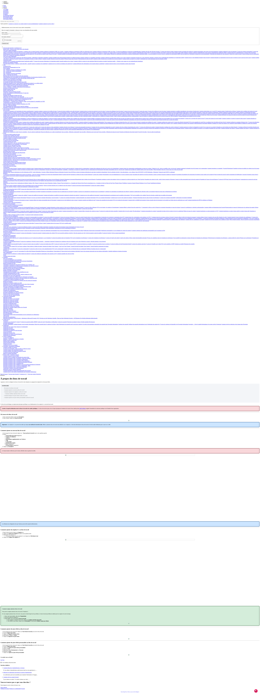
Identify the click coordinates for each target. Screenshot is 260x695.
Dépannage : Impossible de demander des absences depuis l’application (43, 129)
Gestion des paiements (8, 186)
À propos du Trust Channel (9, 246)
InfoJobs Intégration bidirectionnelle (89, 318)
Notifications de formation (8, 329)
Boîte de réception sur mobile (100, 61)
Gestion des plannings (8, 117)
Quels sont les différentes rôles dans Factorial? (74, 207)
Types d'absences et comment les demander (19, 129)
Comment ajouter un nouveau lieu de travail (14, 390)
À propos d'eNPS (72, 244)
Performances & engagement (9, 235)
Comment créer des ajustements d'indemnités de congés (103, 127)
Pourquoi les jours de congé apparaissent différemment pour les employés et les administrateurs (79, 129)
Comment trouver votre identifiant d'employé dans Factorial (197, 57)
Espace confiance (7, 245)
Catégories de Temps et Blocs (128, 114)
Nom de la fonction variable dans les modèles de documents (159, 195)
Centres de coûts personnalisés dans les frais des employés (187, 179)
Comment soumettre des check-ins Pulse (65, 253)
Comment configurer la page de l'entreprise (227, 51)
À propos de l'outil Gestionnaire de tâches (34, 214)
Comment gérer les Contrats (35, 211)
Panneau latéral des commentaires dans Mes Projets (14, 152)
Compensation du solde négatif (174, 114)
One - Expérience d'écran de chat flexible (12, 73)
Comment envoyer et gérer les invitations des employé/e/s (60, 63)
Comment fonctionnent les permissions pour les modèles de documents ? (114, 195)
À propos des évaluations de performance (96, 237)
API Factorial (6, 315)
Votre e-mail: (4, 32)
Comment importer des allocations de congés (57, 123)
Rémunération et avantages (9, 164)
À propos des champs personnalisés (244, 51)
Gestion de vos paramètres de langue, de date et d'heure (30, 58)
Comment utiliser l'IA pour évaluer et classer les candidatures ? (61, 219)
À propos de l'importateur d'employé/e (17, 55)
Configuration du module (33, 186)
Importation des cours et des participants (11, 275)
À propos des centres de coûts (9, 179)
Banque (15, 186)
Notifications (6, 325)
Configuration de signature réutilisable (184, 197)
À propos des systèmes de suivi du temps (104, 112)
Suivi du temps (6, 110)
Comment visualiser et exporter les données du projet (14, 138)
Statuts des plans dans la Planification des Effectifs (166, 191)
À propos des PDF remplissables (10, 195)
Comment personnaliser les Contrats (70, 211)
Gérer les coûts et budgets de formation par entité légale (15, 289)
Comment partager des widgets (48, 233)
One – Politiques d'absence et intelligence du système (14, 69)
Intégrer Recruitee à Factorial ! (9, 311)
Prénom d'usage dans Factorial (71, 58)
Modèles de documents (8, 194)
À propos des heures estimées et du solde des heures (68, 111)
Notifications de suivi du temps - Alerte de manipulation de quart (44, 114)
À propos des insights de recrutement (83, 219)
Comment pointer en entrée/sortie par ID (33, 112)
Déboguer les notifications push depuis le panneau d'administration (124, 54)
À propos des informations (26, 233)
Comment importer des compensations (42, 168)
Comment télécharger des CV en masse (143, 219)
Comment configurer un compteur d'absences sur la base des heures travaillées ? (62, 122)
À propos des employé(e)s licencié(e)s (11, 211)
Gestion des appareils (62, 321)
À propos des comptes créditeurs (97, 185)
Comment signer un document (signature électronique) (14, 197)
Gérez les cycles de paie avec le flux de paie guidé (172, 169)
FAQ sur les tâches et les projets (10, 139)
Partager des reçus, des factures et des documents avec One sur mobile (18, 97)
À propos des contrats (24, 211)
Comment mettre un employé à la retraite (131, 58)
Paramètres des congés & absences (10, 121)
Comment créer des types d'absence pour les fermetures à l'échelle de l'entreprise (71, 128)
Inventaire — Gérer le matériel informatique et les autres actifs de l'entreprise (205, 324)
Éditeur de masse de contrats (190, 211)
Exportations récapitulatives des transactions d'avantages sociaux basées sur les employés (195, 174)
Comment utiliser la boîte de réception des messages (185, 217)
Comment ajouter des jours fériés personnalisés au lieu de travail (19, 397)
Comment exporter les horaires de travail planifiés (159, 118)
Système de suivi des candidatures (10, 216)
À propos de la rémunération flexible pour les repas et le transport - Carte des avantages (21, 174)
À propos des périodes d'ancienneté (181, 122)
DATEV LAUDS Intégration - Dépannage (149, 172)
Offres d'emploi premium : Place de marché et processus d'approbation (244, 219)
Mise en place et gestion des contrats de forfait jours (242, 113)
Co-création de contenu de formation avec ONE (13, 279)
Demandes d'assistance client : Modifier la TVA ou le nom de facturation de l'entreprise (21, 364)
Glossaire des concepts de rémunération (53, 169)
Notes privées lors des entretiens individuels (70, 251)
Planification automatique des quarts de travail (133, 119)
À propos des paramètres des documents (104, 200)
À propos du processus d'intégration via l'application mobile (46, 61)
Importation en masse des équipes (173, 207)
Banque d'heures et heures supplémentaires (19, 113)
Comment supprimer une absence (228, 128)
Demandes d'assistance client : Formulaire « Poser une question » (17, 358)
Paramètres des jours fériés (214, 128)
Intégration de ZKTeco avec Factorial (11, 298)
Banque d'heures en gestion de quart (151, 119)
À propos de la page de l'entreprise (114, 218)
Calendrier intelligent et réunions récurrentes (117, 251)
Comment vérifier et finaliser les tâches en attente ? (14, 214)
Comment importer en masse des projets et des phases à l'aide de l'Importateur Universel (22, 158)
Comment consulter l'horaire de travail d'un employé (53, 58)
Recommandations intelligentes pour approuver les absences (136, 128)
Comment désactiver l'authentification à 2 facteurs (237, 52)
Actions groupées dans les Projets (10, 161)
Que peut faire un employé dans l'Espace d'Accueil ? (46, 54)
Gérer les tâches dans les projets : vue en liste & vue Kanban (16, 147)
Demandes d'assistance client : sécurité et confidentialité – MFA (16, 365)
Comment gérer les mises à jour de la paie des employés (62, 168)
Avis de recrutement (7, 331)
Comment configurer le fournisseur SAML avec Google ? (51, 51)
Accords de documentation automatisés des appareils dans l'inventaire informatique (100, 324)
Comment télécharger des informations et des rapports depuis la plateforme (88, 63)
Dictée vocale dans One (8, 90)
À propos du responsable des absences (83, 127)
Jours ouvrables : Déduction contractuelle (70, 131)
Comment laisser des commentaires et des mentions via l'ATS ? (137, 217)
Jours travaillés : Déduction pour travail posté (89, 131)
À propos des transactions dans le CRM (11, 189)
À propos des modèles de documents (35, 195)
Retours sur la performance (246, 237)
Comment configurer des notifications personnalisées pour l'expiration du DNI (148, 230)
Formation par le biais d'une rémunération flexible (51, 174)
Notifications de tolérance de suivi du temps (12, 330)
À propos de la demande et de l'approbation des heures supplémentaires (18, 111)
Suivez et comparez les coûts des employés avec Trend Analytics (130, 179)
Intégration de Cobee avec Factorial (10, 300)
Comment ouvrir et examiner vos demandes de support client (16, 357)
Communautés (6, 247)
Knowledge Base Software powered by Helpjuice (130, 691)
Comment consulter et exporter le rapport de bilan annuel (234, 118)
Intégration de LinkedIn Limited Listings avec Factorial (15, 307)
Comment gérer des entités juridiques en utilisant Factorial (38, 52)
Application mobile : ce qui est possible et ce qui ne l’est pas (152, 54)
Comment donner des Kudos (9, 256)
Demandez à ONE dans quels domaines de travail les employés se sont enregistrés (20, 107)
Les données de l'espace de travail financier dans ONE (14, 82)
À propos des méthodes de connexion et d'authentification (128, 51)
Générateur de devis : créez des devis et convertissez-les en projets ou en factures (20, 159)
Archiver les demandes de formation (11, 291)
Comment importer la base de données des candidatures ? (239, 217)
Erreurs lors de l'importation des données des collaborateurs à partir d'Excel (66, 52)
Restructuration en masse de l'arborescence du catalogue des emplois (240, 207)
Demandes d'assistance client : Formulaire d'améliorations (15, 359)
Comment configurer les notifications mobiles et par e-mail (112, 57)
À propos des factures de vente (41, 189)
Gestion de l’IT (6, 319)
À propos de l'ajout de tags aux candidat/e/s (131, 218)
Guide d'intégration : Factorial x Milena (41, 172)
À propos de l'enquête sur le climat (153, 244)
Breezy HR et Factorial (8, 309)
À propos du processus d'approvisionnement (80, 185)
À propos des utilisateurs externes (24, 226)
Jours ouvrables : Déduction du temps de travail (109, 131)
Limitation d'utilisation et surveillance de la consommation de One (17, 99)
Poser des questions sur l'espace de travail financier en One (27, 180)
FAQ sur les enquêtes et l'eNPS (168, 244)
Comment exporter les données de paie (25, 168)
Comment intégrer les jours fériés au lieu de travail (15, 395)
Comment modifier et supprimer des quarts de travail (98, 118)
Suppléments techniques (155, 183)
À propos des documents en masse (21, 200)
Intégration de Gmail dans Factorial (10, 301)
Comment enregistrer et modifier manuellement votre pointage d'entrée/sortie (182, 111)
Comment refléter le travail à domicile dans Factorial (110, 114)
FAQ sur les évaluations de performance (78, 237)
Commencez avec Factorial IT (9, 321)
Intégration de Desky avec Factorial (10, 312)
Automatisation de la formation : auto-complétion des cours (15, 272)
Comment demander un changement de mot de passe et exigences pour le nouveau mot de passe (230, 57)
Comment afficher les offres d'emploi (99, 218)
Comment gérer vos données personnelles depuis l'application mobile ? (18, 61)
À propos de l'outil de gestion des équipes (57, 118)
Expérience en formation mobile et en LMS (12, 282)
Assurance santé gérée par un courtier (32, 175)
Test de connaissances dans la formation (11, 269)
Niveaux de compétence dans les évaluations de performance (160, 237)
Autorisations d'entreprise (40, 228)
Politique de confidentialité (15, 688)
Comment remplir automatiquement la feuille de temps (136, 112)
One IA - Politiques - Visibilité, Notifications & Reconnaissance (16, 86)
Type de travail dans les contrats (46, 212)
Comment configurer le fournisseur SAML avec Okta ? (104, 51)
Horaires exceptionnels (213, 112)
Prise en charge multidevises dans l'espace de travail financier (47, 179)
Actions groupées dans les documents (154, 200)
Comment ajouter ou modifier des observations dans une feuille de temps (166, 113)
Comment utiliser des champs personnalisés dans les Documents (42, 200)
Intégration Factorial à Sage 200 (66, 172)
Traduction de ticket (7, 343)
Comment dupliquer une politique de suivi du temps (189, 116)
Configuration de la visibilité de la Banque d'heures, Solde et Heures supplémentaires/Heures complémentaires (115, 116)
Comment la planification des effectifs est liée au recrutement (142, 191)
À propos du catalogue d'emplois (10, 207)
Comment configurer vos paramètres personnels (90, 57)
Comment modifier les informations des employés (68, 54)
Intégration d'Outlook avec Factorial (11, 302)
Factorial (23, 688)
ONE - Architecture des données (10, 74)
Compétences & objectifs (8, 240)
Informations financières (8, 178)
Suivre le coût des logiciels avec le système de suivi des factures (57, 185)
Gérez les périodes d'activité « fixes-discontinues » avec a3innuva (121, 172)
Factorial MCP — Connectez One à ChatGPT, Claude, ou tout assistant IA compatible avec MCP (24, 101)
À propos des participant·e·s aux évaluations (41, 237)
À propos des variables (22, 195)
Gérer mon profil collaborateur (9, 56)
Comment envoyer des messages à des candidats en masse (216, 219)
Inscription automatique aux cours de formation (13, 292)
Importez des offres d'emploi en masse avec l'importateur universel (46, 220)
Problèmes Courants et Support (129, 183)
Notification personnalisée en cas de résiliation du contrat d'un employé (116, 230)
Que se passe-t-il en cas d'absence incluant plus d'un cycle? (117, 122)
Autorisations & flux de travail (9, 224)
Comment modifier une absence (242, 128)
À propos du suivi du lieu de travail (130, 111)
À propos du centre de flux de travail (31, 230)
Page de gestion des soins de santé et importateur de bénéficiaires (228, 174)
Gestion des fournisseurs (22, 186)
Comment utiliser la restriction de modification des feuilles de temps (43, 113)
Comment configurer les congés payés (165, 122)
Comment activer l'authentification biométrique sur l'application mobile (169, 57)
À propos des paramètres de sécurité (158, 52)
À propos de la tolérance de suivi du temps (157, 111)
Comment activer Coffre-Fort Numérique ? (12, 202)
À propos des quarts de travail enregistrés (114, 119)
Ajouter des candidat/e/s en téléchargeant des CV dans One (16, 93)
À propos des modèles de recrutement (51, 217)
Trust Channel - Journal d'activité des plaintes (73, 246)
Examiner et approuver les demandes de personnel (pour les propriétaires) (89, 191)
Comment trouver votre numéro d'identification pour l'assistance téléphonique (19, 371)
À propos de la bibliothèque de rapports (11, 233)
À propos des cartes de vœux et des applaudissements (40, 248)
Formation (5, 257)
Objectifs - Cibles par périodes (9, 105)
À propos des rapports (36, 233)
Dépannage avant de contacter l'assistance (12, 369)
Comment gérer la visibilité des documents (137, 200)
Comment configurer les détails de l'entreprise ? (13, 51)
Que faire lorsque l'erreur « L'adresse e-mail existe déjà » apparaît (17, 63)
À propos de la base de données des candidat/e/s (13, 217)
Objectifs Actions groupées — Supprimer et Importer (43, 241)
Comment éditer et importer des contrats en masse (88, 211)
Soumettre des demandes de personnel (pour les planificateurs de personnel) (57, 191)
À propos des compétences (25, 241)
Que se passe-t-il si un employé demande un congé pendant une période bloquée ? (220, 127)
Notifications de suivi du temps (189, 113)
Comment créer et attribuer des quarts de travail (76, 118)
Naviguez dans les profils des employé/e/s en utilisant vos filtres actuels (33, 208)
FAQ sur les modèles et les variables (138, 195)
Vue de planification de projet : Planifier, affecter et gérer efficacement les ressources (21, 149)
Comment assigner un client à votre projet (12, 146)
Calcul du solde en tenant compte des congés (68, 114)
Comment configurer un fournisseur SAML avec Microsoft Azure (78, 51)
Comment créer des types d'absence (66, 127)
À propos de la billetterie (8, 337)
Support (5, 6)
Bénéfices (5, 173)
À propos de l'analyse (106, 233)
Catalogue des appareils (123, 324)
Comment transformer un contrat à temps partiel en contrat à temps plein (234, 211)
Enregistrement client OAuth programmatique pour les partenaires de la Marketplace (21, 314)
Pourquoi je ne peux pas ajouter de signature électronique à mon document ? (43, 197)
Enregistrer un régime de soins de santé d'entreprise (81, 174)
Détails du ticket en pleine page (10, 340)
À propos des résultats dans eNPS (46, 244)
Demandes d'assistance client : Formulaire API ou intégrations (16, 360)
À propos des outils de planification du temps (95, 119)
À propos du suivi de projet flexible (10, 140)
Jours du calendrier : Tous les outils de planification (30, 131)
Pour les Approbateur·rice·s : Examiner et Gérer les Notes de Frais (98, 183)
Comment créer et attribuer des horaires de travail (246, 111)
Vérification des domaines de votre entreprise (219, 54)
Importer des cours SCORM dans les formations (13, 285)
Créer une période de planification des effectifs (31, 191)
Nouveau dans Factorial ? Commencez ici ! (12, 47)
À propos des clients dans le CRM (27, 189)
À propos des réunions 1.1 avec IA (10, 251)
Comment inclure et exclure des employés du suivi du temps (92, 111)
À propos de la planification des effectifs (11, 191)
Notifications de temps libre (9, 332)
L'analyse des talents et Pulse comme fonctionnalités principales (133, 237)
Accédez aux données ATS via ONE (11, 220)
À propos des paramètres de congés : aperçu (12, 122)
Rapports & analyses (7, 231)
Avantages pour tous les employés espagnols (14, 175)
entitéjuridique (82, 408)
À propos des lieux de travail (19, 52)
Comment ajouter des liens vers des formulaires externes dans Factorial (120, 63)
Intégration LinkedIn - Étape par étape (55, 318)
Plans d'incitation (157, 169)
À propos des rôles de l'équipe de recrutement (13, 205)
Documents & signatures (8, 192)
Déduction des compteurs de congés (11, 131)
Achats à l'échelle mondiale (83, 321)
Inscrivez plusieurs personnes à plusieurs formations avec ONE (16, 103)
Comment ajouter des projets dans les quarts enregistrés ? (15, 136)
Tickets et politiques (7, 336)
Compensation (6, 167)
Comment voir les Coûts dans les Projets (11, 145)
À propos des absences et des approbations (50, 127)
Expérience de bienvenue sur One (10, 88)
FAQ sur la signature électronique (103, 197)
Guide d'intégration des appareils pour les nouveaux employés (69, 324)
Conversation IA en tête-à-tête (24, 251)
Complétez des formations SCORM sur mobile (13, 287)
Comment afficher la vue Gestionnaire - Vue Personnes (15, 144)
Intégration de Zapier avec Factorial (10, 304)
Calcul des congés (43, 123)
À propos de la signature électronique (67, 197)
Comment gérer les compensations (81, 168)
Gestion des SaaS (41, 321)
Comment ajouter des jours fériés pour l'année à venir (78, 123)
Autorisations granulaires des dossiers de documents (54, 226)
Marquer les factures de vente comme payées (58, 189)
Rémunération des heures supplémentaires (174, 112)
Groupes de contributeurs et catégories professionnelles (192, 207)
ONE (4, 64)
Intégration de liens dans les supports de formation (14, 268)
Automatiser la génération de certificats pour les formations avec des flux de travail (20, 265)
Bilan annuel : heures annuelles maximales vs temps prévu (195, 112)
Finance (5, 177)
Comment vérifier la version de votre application (84, 61)
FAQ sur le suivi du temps (119, 112)
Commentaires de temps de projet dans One (12, 102)
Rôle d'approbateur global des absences (114, 128)
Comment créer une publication (10, 248)
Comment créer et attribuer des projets (11, 135)
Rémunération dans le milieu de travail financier (85, 179)
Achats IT (18, 321)
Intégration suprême (7, 297)
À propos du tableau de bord (9, 57)
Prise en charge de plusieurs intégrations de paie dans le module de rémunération (90, 172)
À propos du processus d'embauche (67, 217)
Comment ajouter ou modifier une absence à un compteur (196, 128)
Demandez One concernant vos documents (12, 79)
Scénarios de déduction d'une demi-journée (128, 131)
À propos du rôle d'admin (37, 226)
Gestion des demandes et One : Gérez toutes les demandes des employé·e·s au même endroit (23, 83)
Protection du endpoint (72, 321)
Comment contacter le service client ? (46, 23)
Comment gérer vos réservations (10, 223)
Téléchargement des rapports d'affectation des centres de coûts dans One (18, 84)
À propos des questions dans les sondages (101, 244)
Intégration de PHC (28, 172)
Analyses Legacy (7, 234)
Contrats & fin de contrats (8, 209)
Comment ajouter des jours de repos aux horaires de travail (121, 118)
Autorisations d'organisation (9, 228)
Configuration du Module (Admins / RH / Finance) (28, 183)
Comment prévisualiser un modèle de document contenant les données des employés (61, 195)
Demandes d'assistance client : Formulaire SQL (13, 363)
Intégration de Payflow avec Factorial (11, 306)
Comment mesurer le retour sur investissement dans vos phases (16, 157)
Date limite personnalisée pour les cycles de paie (114, 169)
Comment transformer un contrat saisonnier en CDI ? (207, 211)
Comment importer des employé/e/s (26, 54)
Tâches (4, 213)
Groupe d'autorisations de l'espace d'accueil (74, 226)
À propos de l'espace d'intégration (83, 218)
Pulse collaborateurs (7, 252)
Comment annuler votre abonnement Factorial (13, 349)
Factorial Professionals (228, 168)
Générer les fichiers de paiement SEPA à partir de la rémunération (31, 169)
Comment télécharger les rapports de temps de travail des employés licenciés (233, 114)
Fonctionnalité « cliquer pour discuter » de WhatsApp (47, 218)
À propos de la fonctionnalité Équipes (26, 207)
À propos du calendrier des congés (15, 128)
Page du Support (4, 374)
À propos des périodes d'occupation (147, 127)
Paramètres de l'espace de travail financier (209, 179)
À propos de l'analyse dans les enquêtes (30, 244)
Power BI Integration (7, 313)
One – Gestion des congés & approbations (12, 71)
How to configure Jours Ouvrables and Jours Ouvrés (214, 122)
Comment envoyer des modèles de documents (89, 195)
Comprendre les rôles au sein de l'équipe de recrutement (154, 207)
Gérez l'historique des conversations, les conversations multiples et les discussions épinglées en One (24, 77)
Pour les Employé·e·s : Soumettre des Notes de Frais (72, 183)
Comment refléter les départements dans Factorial (214, 207)
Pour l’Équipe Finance (117, 183)
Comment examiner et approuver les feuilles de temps (45, 111)
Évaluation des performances (9, 236)
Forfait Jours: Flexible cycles (166, 123)
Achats (4, 184)
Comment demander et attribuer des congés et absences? (167, 127)
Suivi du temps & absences (9, 108)
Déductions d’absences (8, 130)
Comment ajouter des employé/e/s (90, 52)
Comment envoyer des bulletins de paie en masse (67, 200)
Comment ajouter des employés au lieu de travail (15, 391)
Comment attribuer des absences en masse (97, 128)
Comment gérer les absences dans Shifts (77, 119)
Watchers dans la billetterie (9, 341)
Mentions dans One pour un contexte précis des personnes (15, 75)
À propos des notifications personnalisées (48, 230)
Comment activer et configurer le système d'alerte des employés (16, 253)
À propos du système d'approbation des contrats (52, 211)
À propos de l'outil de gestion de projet (11, 134)
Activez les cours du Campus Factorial (11, 295)
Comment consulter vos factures (10, 347)
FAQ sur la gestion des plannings (177, 118)
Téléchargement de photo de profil (85, 58)
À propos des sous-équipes (87, 208)
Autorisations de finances (70, 228)
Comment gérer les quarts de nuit (141, 118)
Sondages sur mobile (179, 244)
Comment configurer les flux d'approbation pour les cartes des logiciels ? (28, 185)
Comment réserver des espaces (52, 223)
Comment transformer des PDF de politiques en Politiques (200, 200)
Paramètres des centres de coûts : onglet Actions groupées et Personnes (160, 179)
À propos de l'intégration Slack (9, 303)
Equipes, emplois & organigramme (10, 206)
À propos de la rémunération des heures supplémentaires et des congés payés (151, 114)
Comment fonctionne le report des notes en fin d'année (148, 123)
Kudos (4, 254)
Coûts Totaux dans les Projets (9, 153)
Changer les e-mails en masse (235, 54)
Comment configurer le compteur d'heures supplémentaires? (91, 122)
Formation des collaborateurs (9, 290)
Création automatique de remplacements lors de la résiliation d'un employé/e (23, 212)
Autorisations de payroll (59, 228)
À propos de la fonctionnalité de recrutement (33, 217)
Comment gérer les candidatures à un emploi (194, 219)
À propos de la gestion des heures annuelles (108, 211)
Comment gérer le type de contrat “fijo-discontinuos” (129, 211)
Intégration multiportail (156, 219)
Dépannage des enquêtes (189, 244)
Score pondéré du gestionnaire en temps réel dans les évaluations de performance (190, 237)
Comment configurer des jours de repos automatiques (14, 118)
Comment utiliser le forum (201, 217)
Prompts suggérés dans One (9, 89)
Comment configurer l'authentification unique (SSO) (139, 52)
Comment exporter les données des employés (183, 51)
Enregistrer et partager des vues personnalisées (199, 54)
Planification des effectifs (8, 190)
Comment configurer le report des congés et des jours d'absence (25, 123)
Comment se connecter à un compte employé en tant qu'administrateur (23, 23)
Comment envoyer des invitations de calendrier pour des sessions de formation (20, 280)
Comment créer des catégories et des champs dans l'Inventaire (234, 324)
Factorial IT (5, 320)
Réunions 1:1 (6, 250)
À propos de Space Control (40, 223)
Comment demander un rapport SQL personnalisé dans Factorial (17, 370)
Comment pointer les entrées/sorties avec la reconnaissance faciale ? (56, 112)
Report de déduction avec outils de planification (51, 131)
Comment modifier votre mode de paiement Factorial (14, 351)
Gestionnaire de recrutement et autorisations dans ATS (112, 217)
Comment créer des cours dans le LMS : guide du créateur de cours (17, 274)
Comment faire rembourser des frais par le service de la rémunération (104, 168)
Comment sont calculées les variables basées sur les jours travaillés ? (138, 169)
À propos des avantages (97, 174)
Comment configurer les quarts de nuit (226, 112)
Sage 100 (138, 172)
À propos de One (7, 66)
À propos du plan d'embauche (25, 220)
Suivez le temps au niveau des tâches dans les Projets (14, 162)
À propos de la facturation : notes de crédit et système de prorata (17, 348)
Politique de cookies (5, 688)
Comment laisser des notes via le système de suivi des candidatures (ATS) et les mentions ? (183, 218)
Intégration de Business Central (10, 318)
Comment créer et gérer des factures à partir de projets (14, 150)
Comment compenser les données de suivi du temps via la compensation (191, 168)
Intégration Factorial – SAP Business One (73, 318)
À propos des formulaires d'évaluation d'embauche (213, 218)
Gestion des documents (8, 198)
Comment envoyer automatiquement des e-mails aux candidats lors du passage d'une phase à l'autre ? (112, 219)
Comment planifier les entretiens (18, 219)
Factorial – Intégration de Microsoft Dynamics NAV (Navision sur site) (32, 318)
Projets (4, 133)
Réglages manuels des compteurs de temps (99, 123)
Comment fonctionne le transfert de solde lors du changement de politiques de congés (31, 124)
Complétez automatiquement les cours (11, 273)
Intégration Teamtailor (8, 308)
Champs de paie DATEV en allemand (167, 172)
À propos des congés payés (34, 127)
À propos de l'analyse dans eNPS (61, 244)
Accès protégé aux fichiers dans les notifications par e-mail (174, 200)
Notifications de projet (8, 328)
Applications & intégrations (9, 296)
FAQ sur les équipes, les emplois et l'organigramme (108, 207)
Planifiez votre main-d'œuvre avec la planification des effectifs (53, 180)
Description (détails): (6, 36)
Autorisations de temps (20, 228)
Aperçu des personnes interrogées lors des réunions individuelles (94, 251)
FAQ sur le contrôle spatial (65, 223)
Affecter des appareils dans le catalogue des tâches (45, 324)
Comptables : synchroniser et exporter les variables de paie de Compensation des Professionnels (82, 169)
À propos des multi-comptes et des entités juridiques (177, 52)
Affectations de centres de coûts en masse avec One (14, 100)
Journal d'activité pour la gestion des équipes (168, 119)
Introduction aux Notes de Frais (10, 183)
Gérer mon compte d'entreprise (9, 50)
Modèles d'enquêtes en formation (10, 270)
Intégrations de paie (7, 170)
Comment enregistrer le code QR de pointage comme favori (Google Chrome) (74, 113)
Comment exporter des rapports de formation (12, 267)
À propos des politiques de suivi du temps (114, 111)
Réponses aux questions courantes (10, 62)
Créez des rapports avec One (79, 233)
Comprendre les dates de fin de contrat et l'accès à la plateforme (169, 211)
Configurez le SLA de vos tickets (10, 345)
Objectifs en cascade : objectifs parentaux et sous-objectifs (93, 241)
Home (4, 5)
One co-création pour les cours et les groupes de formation (15, 85)
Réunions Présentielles (36, 251)
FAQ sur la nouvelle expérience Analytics (64, 233)
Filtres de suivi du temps (212, 114)
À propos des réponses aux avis (25, 237)
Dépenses (5, 181)
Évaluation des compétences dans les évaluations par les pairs (68, 241)
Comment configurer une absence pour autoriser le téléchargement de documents (190, 123)
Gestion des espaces (7, 222)
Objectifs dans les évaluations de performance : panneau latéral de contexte (224, 237)
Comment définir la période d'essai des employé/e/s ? (130, 207)
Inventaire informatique (8, 323)
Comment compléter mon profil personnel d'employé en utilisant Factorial (64, 57)
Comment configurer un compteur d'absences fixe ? (237, 122)
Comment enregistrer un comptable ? (215, 168)
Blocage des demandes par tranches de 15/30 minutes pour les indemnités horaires (166, 128)
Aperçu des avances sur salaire (9, 166)
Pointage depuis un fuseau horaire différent (37, 116)
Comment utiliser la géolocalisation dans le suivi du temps (83, 112)
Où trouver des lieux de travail (11, 388)
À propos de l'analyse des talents (112, 237)
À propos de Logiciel (7, 185)
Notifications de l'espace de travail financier (12, 334)
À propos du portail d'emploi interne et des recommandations (88, 217)
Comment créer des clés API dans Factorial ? (150, 51)
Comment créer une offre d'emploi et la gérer (217, 217)
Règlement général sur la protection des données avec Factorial (22, 218)
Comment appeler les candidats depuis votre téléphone (173, 219)
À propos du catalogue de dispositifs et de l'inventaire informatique (174, 324)
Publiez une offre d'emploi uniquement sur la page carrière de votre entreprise (132, 220)
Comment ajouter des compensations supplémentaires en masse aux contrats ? (135, 168)
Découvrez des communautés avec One (11, 67)
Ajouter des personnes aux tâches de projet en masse (14, 163)
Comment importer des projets (9, 141)
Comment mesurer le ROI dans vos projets (12, 155)
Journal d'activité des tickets (9, 342)
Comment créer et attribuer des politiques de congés (33, 122)
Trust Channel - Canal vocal (58, 246)
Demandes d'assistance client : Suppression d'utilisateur (15, 367)
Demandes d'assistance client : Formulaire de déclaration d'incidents (17, 362)
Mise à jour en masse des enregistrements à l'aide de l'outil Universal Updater (64, 208)
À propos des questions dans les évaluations (60, 237)
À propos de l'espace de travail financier (24, 179)
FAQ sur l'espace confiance (21, 246)
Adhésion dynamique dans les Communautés (96, 248)
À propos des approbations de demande (67, 218)
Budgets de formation (7, 281)
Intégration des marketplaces (9, 317)
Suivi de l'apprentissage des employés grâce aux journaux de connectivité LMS (20, 278)
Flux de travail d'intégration (63, 230)
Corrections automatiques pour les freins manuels (88, 114)
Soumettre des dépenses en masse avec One (12, 95)
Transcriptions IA (57, 251)
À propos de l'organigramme (40, 207)
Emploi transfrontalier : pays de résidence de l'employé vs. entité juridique (94, 54)
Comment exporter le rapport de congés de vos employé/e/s (16, 127)
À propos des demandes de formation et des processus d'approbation (17, 261)
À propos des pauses (143, 111)
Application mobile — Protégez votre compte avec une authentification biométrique (125, 61)
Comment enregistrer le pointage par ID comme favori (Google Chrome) (118, 113)
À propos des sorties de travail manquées (142, 113)
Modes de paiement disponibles (10, 353)
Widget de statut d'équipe (97, 113)
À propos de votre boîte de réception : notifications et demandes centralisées (32, 57)
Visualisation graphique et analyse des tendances (106, 179)
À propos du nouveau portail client (10, 352)
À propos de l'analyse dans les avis (10, 237)
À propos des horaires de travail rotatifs (213, 118)
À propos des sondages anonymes (138, 244)
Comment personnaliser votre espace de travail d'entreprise (205, 51)
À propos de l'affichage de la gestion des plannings (37, 118)
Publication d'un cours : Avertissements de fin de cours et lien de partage (18, 284)
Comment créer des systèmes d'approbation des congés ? (127, 127)
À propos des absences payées (46, 128)
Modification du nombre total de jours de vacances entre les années (122, 123)
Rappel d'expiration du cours (9, 263)
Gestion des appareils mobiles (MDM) (29, 321)
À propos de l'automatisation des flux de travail (13, 230)
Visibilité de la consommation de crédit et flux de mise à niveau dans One (18, 78)
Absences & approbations (8, 125)
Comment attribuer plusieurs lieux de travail (15, 393)
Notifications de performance (9, 335)
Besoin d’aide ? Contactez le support (11, 354)
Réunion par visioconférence (47, 251)
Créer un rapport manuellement (118, 233)
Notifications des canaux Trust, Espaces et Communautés (15, 326)
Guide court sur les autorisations (10, 226)
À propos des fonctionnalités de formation (12, 262)
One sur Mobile (6, 68)
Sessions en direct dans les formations (11, 293)
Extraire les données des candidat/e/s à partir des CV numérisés (74, 220)
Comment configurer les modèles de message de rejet (37, 219)
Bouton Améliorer (7, 94)
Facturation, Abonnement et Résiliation (11, 346)
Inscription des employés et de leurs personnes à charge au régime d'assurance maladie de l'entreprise (154, 174)
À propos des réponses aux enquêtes (84, 244)
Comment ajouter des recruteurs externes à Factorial (163, 217)
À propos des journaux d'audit (166, 51)
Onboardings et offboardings (51, 321)
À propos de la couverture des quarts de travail (194, 118)
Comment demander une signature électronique (86, 197)
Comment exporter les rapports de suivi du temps (13, 112)
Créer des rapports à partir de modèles (94, 233)
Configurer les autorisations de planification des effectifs (117, 191)
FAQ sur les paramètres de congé (196, 122)
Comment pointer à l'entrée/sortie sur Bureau (226, 111)
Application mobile (7, 60)
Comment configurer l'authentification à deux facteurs (199, 52)
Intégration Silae (6, 172)
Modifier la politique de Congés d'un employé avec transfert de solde (222, 123)
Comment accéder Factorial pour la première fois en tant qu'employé (107, 58)
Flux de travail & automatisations (10, 229)
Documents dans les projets (9, 151)
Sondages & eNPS (7, 242)
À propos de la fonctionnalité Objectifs (11, 241)
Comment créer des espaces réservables (25, 223)
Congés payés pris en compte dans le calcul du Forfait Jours (194, 114)
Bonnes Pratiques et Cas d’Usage (143, 183)
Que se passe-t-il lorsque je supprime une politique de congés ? (143, 122)
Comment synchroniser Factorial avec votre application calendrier (140, 57)
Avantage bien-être (66, 174)
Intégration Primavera (54, 172)
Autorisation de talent (29, 228)
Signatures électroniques (8, 196)
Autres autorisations (50, 228)
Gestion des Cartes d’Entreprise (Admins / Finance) (50, 183)
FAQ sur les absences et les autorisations (31, 128)
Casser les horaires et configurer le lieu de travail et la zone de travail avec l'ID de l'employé (158, 116)
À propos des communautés (23, 248)
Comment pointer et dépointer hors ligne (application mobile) (78, 116)
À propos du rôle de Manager (90, 207)
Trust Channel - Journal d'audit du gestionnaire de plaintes (96, 246)
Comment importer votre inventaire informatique (23, 324)
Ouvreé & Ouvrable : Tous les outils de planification (149, 131)
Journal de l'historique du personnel (67, 179)
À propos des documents (8, 200)
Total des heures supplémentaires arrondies (56, 116)
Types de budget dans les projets (10, 156)
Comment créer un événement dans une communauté (75, 248)
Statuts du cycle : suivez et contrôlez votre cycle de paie (164, 168)
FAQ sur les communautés (57, 248)
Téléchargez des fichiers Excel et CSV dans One (13, 96)
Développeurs (92, 321)
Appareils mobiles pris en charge (66, 61)
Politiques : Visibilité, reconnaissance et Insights (13, 339)
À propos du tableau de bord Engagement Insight (120, 244)
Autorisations (6, 225)
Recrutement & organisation (9, 203)
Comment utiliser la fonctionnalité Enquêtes (12, 244)
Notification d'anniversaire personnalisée (92, 230)
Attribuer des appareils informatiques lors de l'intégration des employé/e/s (144, 324)
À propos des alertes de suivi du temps (156, 112)
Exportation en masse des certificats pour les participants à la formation (18, 276)
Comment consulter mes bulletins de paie (86, 200)
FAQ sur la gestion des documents (120, 200)
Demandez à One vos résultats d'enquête (12, 91)
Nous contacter (4, 687)
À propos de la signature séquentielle (167, 197)
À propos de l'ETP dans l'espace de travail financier (229, 179)
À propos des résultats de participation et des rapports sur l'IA (44, 253)
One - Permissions (7, 72)
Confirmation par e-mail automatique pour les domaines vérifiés (153, 58)
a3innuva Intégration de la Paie (17, 172)
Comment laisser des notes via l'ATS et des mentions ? (152, 218)
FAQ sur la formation (7, 258)
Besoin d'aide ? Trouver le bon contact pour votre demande (15, 49)
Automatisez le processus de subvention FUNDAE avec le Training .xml (18, 264)
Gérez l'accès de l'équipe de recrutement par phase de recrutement (102, 220)
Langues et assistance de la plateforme (39, 63)
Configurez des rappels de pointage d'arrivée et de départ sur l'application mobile (213, 113)
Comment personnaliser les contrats (148, 211)
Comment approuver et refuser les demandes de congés (191, 127)
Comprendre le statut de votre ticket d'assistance (13, 368)
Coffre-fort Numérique (8, 201)
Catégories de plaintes (47, 246)
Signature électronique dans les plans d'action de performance (146, 197)
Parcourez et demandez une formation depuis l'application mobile (17, 286)
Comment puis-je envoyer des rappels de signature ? (122, 197)
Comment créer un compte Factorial (31, 51)
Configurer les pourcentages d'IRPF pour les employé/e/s (177, 54)
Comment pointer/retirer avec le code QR (208, 111)
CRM (4, 187)
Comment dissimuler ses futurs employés (55, 207)
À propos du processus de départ (76, 230)
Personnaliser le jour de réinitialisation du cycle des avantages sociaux (118, 174)
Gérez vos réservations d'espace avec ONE (12, 80)
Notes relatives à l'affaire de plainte (34, 246)
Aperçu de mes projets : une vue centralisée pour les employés (16, 142)
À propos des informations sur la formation (12, 259)
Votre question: (5, 34)
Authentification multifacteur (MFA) (219, 52)
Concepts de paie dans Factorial (10, 168)
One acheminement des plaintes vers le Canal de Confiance (16, 106)
